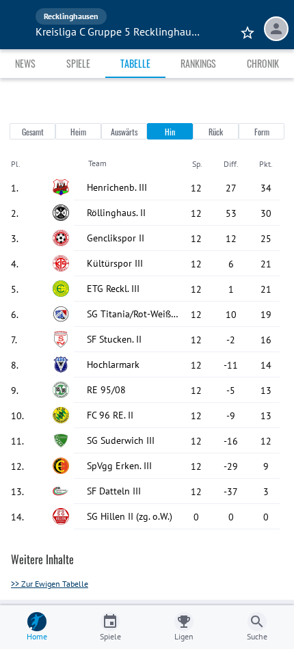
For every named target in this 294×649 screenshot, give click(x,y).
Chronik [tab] (263, 63)
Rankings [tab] (198, 63)
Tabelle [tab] (135, 63)
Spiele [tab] (78, 63)
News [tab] (25, 63)
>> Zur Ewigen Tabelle (49, 584)
